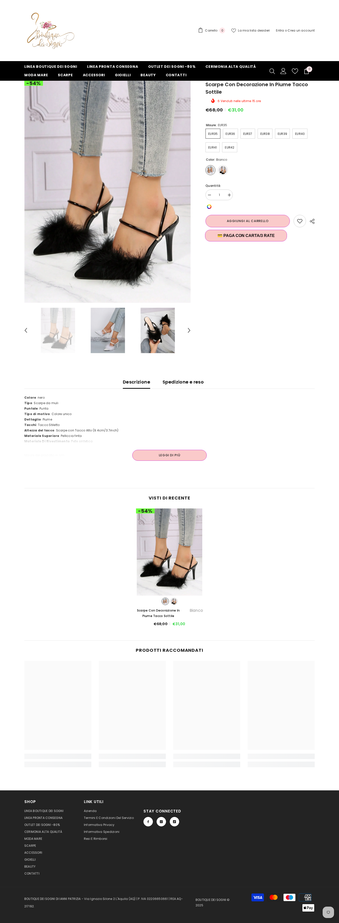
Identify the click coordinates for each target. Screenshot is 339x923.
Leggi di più (169, 455)
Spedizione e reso (183, 382)
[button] (26, 330)
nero (174, 601)
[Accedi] (283, 71)
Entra (280, 30)
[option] (107, 192)
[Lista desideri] (295, 71)
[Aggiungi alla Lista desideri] (300, 221)
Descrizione (136, 382)
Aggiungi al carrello (248, 221)
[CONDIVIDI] (310, 221)
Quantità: (213, 186)
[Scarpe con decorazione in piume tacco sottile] (169, 552)
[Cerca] (272, 71)
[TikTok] (174, 821)
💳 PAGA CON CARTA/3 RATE (246, 235)
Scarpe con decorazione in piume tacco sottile (170, 613)
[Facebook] (148, 821)
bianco (165, 601)
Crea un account (301, 30)
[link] (57, 756)
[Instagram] (161, 821)
